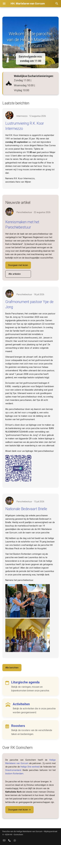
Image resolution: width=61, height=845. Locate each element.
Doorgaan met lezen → (19, 809)
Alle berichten (12, 667)
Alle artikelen (14, 274)
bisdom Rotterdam (14, 773)
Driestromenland (13, 770)
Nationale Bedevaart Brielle (26, 509)
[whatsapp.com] (14, 840)
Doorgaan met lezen (18, 265)
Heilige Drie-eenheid (29, 767)
